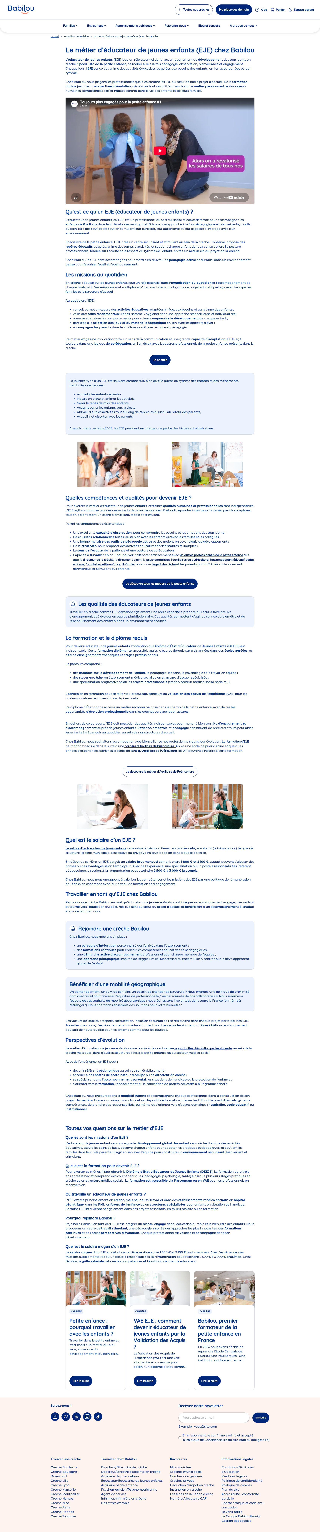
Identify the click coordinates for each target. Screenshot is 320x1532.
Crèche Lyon (60, 1485)
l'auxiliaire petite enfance (103, 564)
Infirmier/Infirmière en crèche (123, 1498)
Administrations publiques (134, 25)
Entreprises (95, 25)
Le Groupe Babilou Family (240, 1516)
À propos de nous (242, 25)
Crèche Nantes (62, 1498)
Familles (69, 25)
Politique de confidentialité (241, 1480)
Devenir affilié (231, 1512)
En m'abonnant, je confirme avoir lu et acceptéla (225, 1438)
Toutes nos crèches (196, 9)
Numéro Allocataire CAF (188, 1498)
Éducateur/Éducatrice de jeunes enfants (132, 1480)
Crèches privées (182, 1480)
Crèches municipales (185, 1472)
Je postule (160, 360)
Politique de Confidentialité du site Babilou (218, 1440)
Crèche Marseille (63, 1489)
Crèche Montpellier (65, 1494)
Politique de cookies (236, 1485)
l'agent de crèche (164, 564)
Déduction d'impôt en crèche (192, 1485)
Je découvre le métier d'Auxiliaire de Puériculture (160, 771)
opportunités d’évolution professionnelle (203, 1048)
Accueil (55, 36)
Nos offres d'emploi (115, 1503)
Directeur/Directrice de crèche (124, 1467)
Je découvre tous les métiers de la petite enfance (160, 583)
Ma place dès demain (234, 9)
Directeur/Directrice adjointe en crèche (130, 1472)
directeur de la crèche (98, 559)
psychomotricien (158, 559)
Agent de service (113, 1494)
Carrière (76, 1311)
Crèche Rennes (62, 1512)
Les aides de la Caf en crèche (192, 1494)
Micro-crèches (180, 1467)
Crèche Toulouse (63, 1516)
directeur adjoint (129, 559)
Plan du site (230, 1489)
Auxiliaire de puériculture (120, 1476)
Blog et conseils (209, 25)
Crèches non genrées (186, 1476)
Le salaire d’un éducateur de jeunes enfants (96, 848)
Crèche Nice (60, 1503)
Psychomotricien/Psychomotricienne (129, 1489)
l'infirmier (128, 564)
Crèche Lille (59, 1480)
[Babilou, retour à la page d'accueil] (21, 9)
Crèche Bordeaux (64, 1467)
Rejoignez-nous (175, 25)
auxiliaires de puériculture (190, 559)
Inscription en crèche (186, 1489)
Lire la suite (81, 1381)
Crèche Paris (60, 1507)
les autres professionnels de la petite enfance (211, 555)
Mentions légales (234, 1476)
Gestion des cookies (236, 1521)
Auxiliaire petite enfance (119, 1485)
